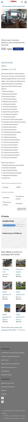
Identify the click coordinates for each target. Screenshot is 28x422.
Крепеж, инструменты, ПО (9, 367)
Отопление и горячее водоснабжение (13, 352)
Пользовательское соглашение (10, 418)
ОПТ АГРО (12, 69)
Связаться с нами (15, 415)
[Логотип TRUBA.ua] (12, 1)
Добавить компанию (7, 383)
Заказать (18, 49)
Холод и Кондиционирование (10, 356)
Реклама (3, 390)
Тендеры (3, 394)
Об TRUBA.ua (7, 415)
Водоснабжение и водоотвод (10, 363)
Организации (5, 371)
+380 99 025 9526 (7, 62)
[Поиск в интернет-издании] (22, 2)
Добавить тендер (6, 374)
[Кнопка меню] (2, 2)
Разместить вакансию (8, 386)
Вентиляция (5, 360)
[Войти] (25, 2)
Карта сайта (22, 418)
